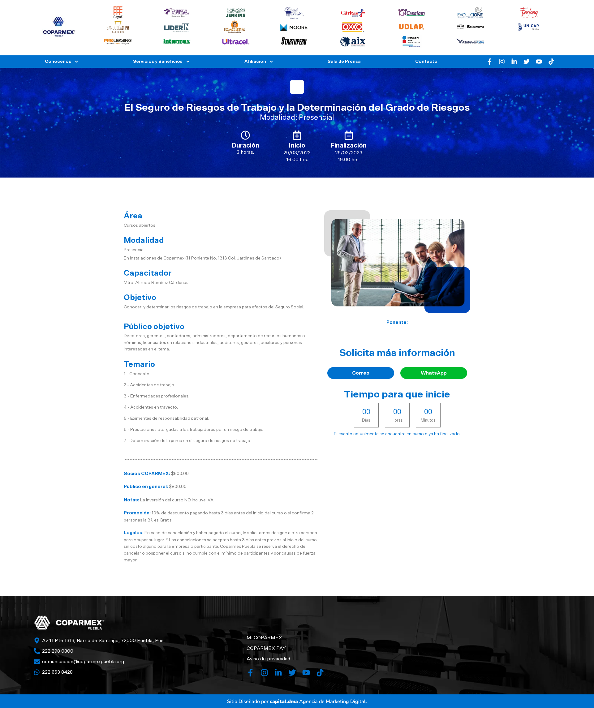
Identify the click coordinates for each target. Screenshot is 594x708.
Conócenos (58, 61)
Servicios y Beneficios (158, 61)
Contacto (426, 61)
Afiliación (255, 61)
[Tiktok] (551, 61)
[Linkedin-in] (514, 61)
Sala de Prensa (344, 61)
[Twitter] (526, 61)
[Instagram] (502, 61)
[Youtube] (539, 61)
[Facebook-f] (489, 61)
